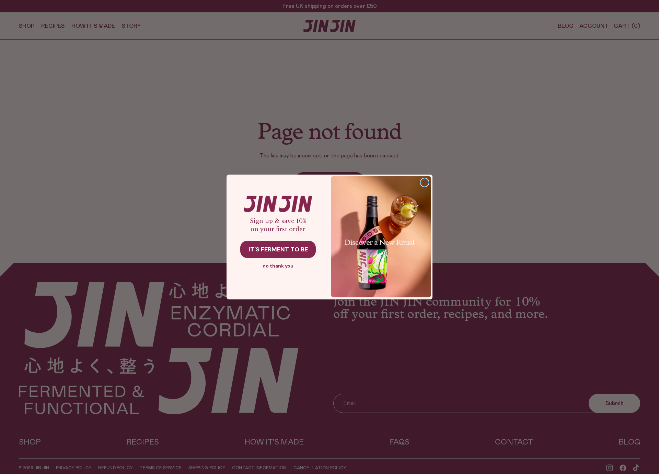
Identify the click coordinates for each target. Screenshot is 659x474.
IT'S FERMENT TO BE (278, 249)
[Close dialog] (424, 182)
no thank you (278, 265)
